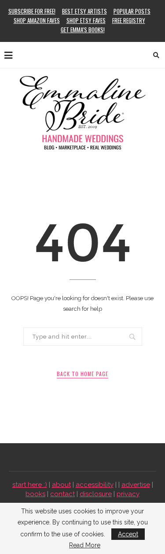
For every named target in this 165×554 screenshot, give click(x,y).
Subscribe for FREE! (31, 11)
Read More (84, 545)
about (61, 485)
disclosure (96, 494)
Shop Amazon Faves (37, 20)
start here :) (29, 485)
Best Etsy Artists (84, 11)
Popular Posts (132, 11)
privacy (128, 494)
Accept (128, 534)
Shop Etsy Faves (86, 20)
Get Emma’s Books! (83, 29)
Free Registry (128, 20)
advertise (135, 485)
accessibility (95, 485)
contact (62, 494)
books (35, 494)
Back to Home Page (82, 373)
